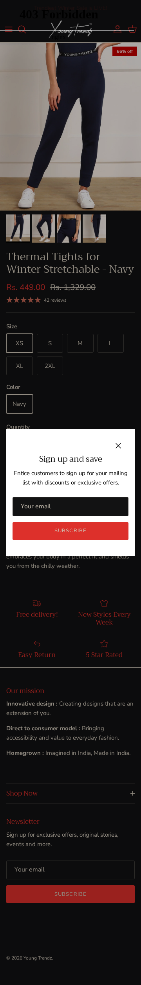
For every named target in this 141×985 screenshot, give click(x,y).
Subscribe (70, 530)
